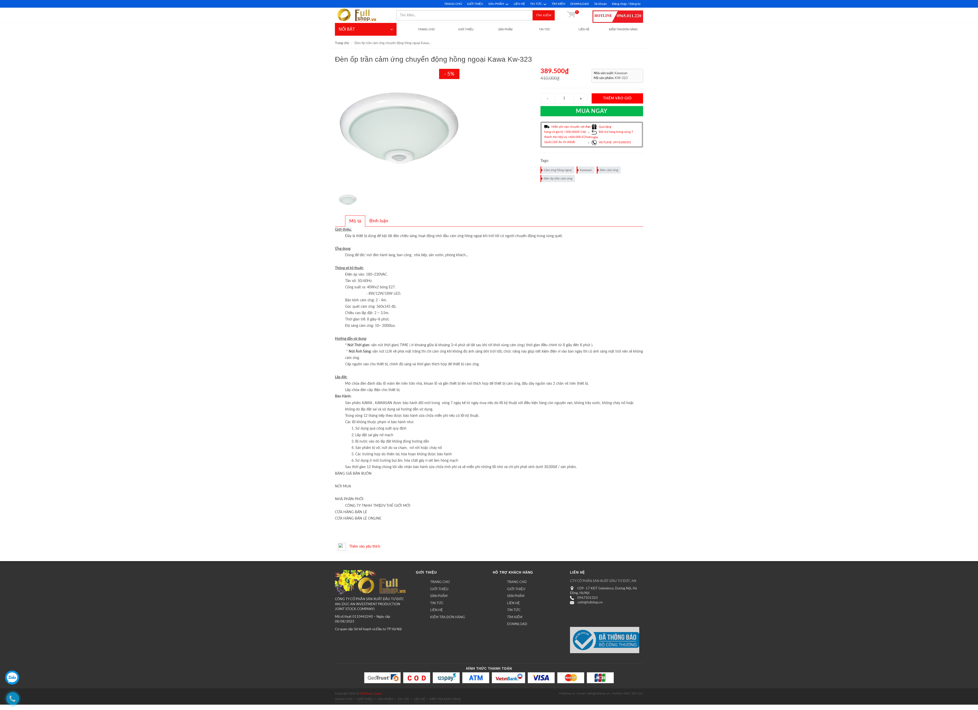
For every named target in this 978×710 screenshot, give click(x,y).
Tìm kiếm (543, 15)
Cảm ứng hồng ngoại (558, 170)
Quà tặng (604, 126)
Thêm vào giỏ (617, 98)
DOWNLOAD (579, 3)
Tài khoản (600, 3)
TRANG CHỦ (453, 3)
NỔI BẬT (347, 29)
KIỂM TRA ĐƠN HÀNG (447, 617)
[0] (571, 15)
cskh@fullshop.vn (590, 602)
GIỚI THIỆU (475, 3)
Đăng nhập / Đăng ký (626, 3)
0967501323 (587, 598)
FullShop (366, 693)
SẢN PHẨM (496, 3)
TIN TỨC (536, 3)
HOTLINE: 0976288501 (614, 142)
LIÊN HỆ (519, 3)
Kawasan (586, 170)
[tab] (355, 221)
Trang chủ (342, 43)
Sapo (378, 693)
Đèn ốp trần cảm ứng (558, 178)
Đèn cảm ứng (609, 170)
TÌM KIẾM (558, 3)
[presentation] (355, 221)
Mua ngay (591, 111)
